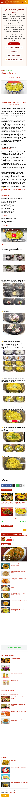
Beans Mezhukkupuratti (6, 517)
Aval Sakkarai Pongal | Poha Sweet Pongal (18, 572)
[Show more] (23, 485)
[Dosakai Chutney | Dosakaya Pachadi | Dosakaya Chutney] (5, 566)
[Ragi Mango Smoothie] (5, 660)
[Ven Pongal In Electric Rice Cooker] (5, 588)
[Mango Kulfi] (5, 762)
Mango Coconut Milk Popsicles (17, 775)
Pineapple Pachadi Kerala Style (20, 517)
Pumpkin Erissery (6, 190)
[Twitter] (13, 485)
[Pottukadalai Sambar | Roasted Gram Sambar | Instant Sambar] (5, 603)
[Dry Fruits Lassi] (5, 682)
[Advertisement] (14, 629)
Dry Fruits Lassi (14, 680)
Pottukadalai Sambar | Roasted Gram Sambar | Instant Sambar (19, 601)
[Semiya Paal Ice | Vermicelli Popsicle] (5, 770)
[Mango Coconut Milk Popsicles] (5, 777)
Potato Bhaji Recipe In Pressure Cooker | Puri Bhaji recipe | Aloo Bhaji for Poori (18, 609)
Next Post (23, 522)
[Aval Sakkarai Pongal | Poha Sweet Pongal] (5, 573)
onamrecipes (8, 70)
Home (2, 70)
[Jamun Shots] (5, 668)
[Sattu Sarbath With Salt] (5, 675)
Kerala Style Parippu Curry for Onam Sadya (20, 503)
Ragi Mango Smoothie (15, 658)
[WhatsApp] (17, 485)
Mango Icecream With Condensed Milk (19, 782)
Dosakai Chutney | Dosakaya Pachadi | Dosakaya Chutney (18, 564)
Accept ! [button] (5, 795)
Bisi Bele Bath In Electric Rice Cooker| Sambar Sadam (17, 594)
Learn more (12, 792)
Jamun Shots (13, 665)
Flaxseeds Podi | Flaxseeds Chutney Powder (18, 697)
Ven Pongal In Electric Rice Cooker (17, 586)
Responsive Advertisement (14, 647)
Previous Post (6, 522)
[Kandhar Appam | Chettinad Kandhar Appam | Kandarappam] (5, 581)
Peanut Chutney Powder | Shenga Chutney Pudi (18, 719)
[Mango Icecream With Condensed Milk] (5, 784)
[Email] (20, 485)
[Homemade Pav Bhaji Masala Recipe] (5, 714)
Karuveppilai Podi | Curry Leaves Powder (18, 705)
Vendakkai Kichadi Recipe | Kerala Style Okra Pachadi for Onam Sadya (7, 504)
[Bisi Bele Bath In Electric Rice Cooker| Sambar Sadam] (5, 595)
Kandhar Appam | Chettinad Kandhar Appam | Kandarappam (18, 579)
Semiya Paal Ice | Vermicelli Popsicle (18, 767)
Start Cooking (14, 44)
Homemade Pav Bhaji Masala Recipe (18, 711)
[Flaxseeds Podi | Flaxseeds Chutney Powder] (5, 699)
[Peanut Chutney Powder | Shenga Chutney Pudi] (5, 721)
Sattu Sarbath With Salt (16, 673)
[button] (2, 2)
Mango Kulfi (13, 760)
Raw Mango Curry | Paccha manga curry (13, 189)
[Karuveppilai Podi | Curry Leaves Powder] (5, 706)
